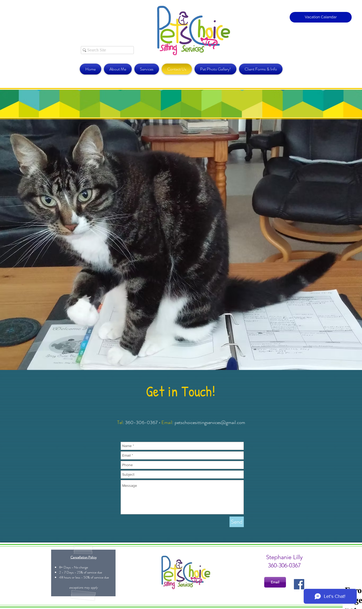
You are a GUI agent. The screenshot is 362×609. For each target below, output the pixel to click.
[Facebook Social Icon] (299, 584)
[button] (260, 69)
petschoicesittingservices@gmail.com (210, 422)
